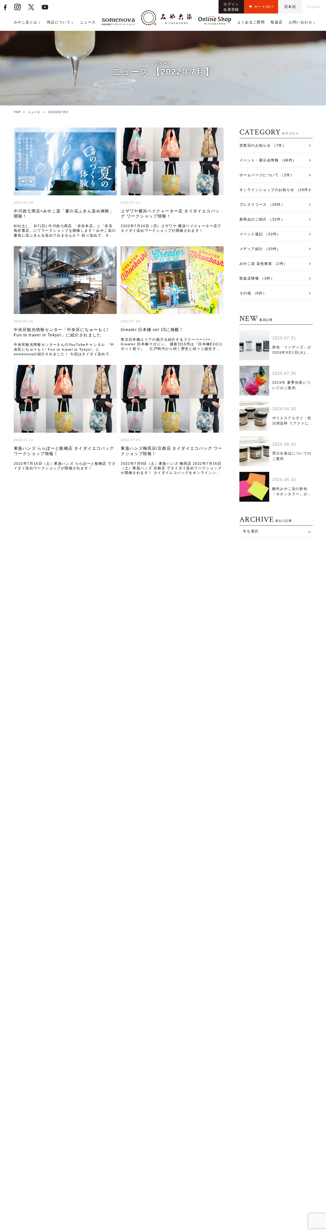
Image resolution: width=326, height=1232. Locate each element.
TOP (17, 112)
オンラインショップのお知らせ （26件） (275, 190)
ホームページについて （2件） (266, 175)
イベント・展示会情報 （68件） (267, 160)
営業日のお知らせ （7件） (262, 145)
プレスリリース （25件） (262, 204)
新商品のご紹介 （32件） (262, 219)
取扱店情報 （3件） (257, 278)
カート (262, 7)
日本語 (290, 7)
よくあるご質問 (251, 22)
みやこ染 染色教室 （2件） (263, 264)
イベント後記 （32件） (260, 234)
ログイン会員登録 (231, 6)
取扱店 (276, 22)
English (314, 7)
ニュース (88, 22)
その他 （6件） (253, 293)
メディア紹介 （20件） (260, 249)
